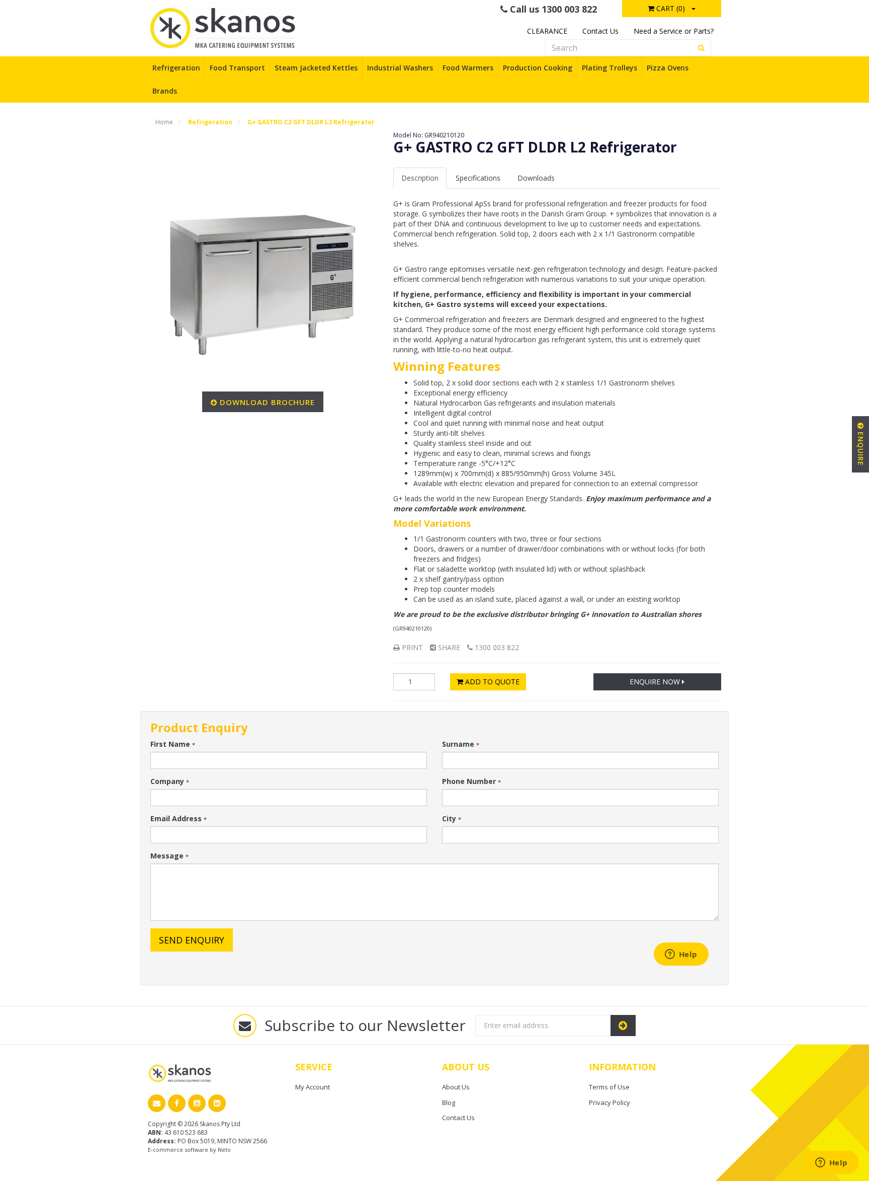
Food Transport (237, 67)
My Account (312, 1086)
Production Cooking (537, 67)
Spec (478, 178)
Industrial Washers (400, 67)
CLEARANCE (547, 31)
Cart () (669, 8)
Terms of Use (609, 1086)
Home (164, 122)
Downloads (536, 178)
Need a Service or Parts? (674, 31)
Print (411, 647)
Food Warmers (468, 67)
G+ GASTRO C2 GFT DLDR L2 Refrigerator (311, 122)
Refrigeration (176, 67)
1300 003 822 (496, 647)
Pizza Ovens (667, 67)
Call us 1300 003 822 (552, 9)
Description (420, 178)
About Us (456, 1086)
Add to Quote (491, 681)
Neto (224, 1149)
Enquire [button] (860, 447)
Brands (164, 91)
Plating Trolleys (609, 67)
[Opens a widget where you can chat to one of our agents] (831, 1163)
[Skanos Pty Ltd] (225, 27)
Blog (448, 1102)
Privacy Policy (609, 1102)
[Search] (701, 47)
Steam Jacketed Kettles (316, 67)
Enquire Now (656, 681)
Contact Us (600, 31)
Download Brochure (267, 402)
